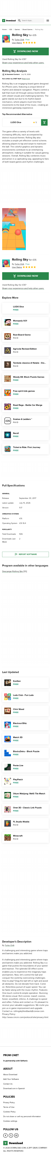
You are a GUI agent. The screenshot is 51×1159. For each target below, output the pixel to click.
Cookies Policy (9, 1112)
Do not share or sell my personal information (22, 1116)
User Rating (17, 43)
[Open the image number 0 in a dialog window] (14, 229)
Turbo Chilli (9, 945)
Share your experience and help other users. (23, 62)
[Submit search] (19, 20)
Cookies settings (10, 1121)
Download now (27, 51)
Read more (26, 79)
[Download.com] (9, 20)
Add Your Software (11, 1079)
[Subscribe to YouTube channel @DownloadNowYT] (16, 1135)
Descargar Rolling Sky (12, 571)
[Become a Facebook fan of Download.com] (5, 1135)
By (18, 40)
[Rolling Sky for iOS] (6, 38)
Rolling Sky (24, 35)
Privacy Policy (9, 1102)
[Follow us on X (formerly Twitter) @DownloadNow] (11, 1135)
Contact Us (8, 1084)
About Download (10, 1074)
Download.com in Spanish (14, 1088)
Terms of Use (8, 1107)
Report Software (28, 554)
